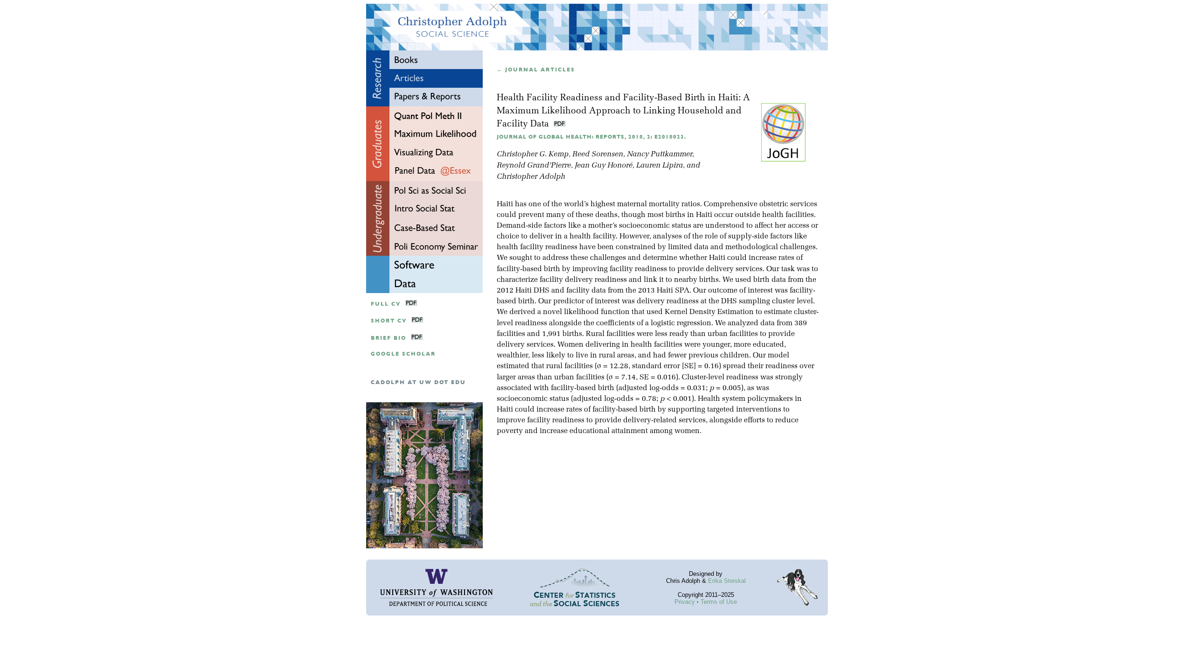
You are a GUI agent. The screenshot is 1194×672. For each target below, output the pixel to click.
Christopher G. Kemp (533, 154)
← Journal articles (536, 70)
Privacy (684, 601)
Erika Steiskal (727, 580)
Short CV (389, 321)
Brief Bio (388, 338)
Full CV (386, 304)
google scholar (403, 354)
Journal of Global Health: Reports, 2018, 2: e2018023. (591, 137)
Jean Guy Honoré (603, 165)
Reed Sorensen (597, 154)
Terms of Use (719, 601)
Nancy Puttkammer (659, 154)
